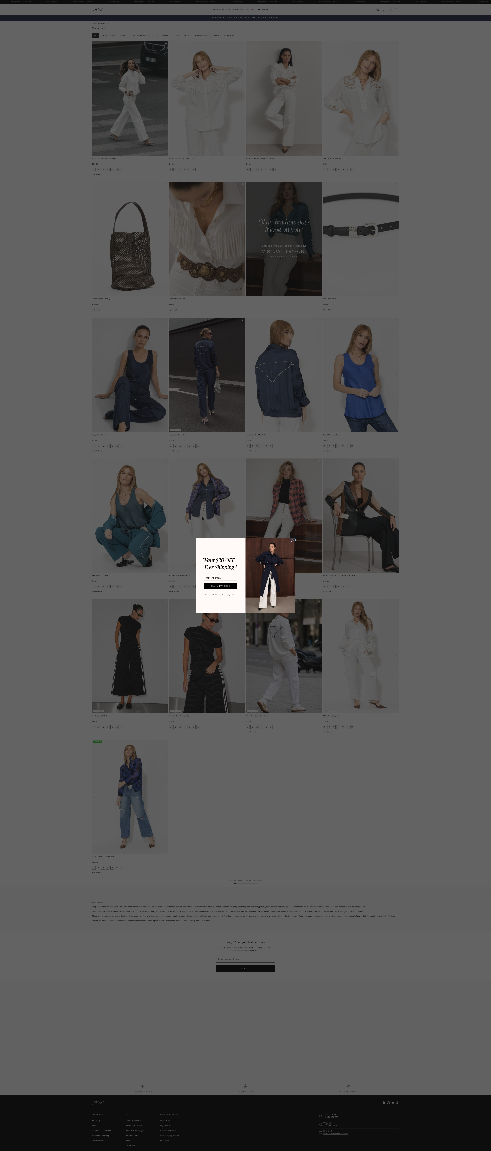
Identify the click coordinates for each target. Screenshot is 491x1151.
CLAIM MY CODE (220, 586)
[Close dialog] (293, 540)
